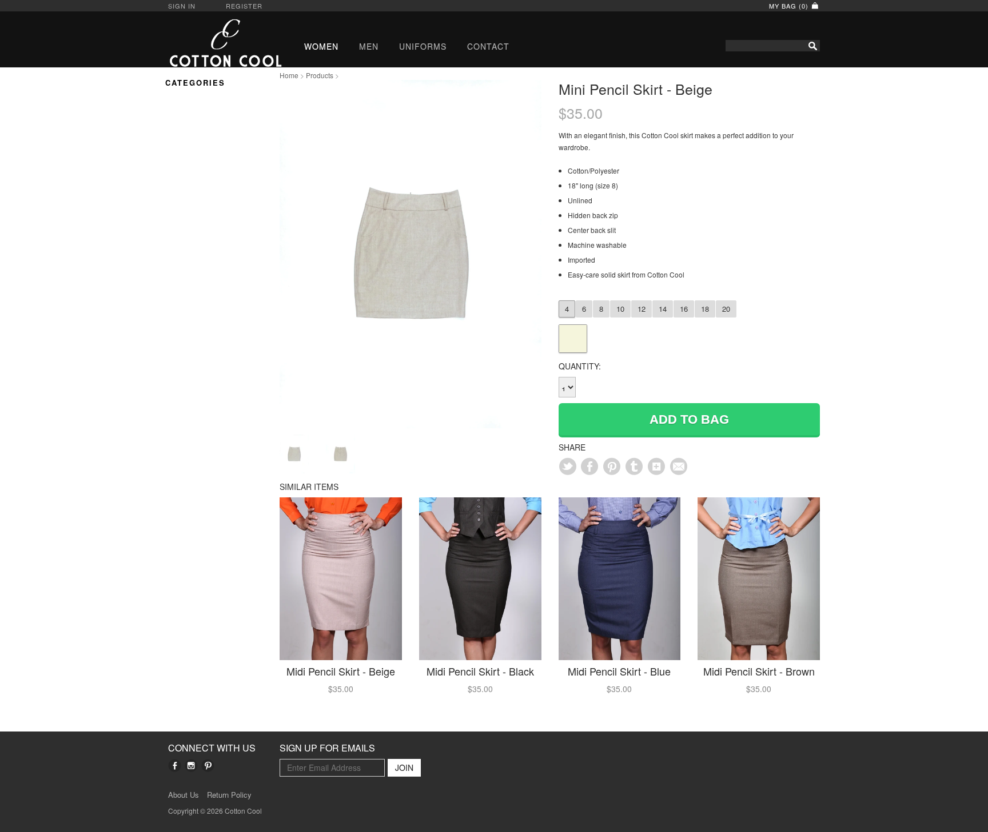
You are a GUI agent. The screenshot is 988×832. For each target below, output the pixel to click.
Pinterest (207, 765)
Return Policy (229, 795)
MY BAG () (790, 5)
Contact (488, 46)
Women (321, 46)
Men (369, 46)
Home (289, 75)
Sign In (182, 5)
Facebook (174, 765)
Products (319, 75)
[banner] (215, 42)
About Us (183, 795)
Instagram (191, 765)
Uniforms (423, 46)
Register (244, 5)
